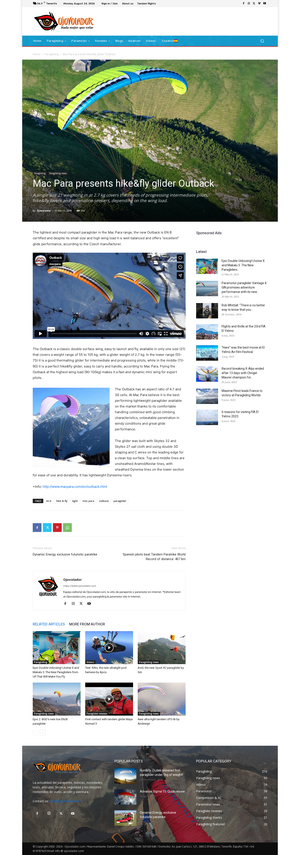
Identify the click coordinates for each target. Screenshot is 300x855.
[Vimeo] (259, 3)
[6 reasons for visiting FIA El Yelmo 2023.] (207, 417)
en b (48, 500)
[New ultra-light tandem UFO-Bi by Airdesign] (162, 699)
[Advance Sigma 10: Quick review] (125, 797)
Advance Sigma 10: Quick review (162, 791)
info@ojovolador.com (65, 801)
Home (36, 54)
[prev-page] (35, 732)
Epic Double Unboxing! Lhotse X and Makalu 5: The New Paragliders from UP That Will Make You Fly (56, 672)
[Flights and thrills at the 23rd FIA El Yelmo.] (207, 332)
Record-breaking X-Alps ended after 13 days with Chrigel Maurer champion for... (243, 373)
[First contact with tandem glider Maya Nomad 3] (109, 699)
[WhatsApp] (67, 527)
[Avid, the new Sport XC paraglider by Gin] (162, 647)
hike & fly (61, 500)
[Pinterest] (57, 527)
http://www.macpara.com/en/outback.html (75, 486)
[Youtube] (264, 3)
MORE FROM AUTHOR (87, 624)
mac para (88, 500)
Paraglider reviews (97, 713)
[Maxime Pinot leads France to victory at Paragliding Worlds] (207, 396)
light (75, 500)
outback (104, 500)
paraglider (120, 500)
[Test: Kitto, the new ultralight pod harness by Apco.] (109, 647)
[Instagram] (248, 3)
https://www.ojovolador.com (79, 585)
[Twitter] (254, 3)
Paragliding (52, 54)
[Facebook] (243, 3)
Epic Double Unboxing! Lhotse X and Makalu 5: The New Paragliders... (243, 265)
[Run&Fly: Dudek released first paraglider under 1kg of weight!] (125, 776)
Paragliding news (58, 173)
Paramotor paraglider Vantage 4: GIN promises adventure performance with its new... (244, 287)
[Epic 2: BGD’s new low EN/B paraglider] (57, 699)
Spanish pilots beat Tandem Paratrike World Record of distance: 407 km (154, 556)
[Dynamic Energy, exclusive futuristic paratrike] (125, 818)
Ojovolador (44, 210)
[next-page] (42, 732)
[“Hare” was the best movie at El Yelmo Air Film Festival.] (207, 353)
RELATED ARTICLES (49, 624)
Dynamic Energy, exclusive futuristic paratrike (65, 554)
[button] (262, 41)
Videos (90, 662)
